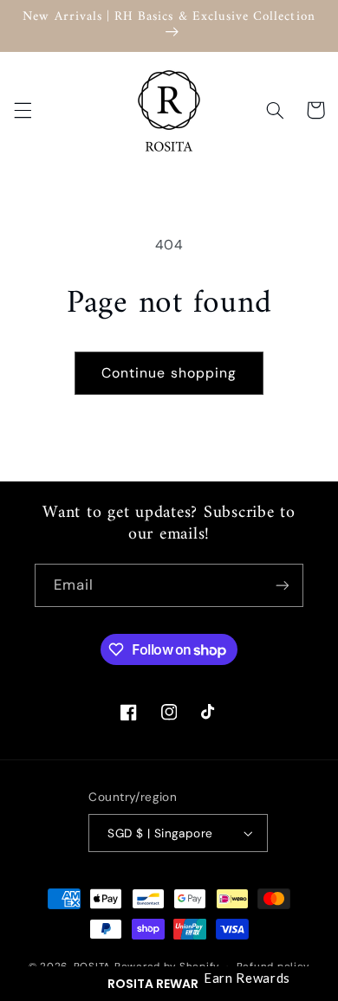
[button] (169, 983)
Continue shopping (169, 373)
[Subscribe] (282, 585)
